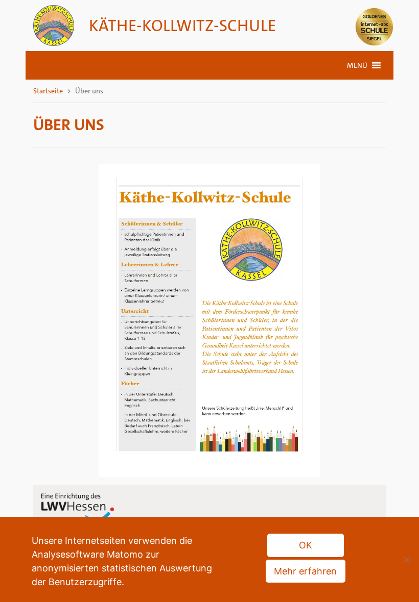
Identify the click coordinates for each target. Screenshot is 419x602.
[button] (357, 65)
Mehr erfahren (305, 571)
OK (305, 545)
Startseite (48, 90)
